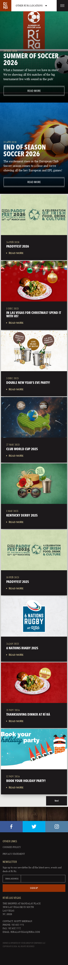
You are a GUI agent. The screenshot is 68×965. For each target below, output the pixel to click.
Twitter (34, 826)
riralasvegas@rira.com (25, 932)
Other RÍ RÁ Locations (29, 5)
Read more (22, 91)
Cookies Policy (12, 847)
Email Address (12, 878)
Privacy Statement (14, 853)
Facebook (11, 826)
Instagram (56, 826)
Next (57, 800)
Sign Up (34, 888)
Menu (62, 5)
